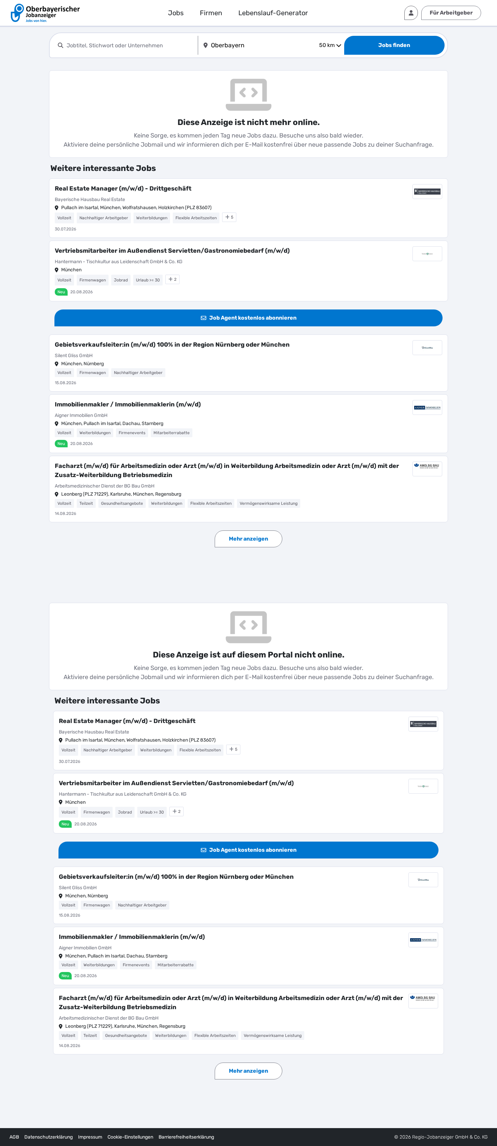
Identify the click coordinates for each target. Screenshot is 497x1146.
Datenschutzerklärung (48, 1137)
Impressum (90, 1137)
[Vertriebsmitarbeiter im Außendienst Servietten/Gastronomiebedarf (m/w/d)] (248, 271)
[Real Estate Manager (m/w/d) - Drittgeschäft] (248, 208)
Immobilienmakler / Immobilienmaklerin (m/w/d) (128, 404)
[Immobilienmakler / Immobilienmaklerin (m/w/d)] (248, 424)
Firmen (211, 13)
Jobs (176, 13)
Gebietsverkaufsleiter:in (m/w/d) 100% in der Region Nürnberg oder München (172, 344)
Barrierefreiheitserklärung (186, 1137)
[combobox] (131, 45)
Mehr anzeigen (248, 538)
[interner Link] (45, 13)
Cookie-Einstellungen (130, 1137)
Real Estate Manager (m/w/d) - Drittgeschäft (123, 188)
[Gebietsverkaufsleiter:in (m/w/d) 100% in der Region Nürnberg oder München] (248, 363)
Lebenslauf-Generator (273, 13)
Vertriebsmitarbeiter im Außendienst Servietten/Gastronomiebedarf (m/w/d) (172, 250)
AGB (14, 1137)
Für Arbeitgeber (451, 12)
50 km (327, 45)
